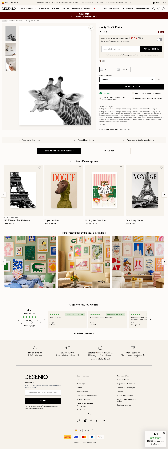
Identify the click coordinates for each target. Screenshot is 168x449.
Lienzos (65, 9)
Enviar (43, 401)
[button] (160, 79)
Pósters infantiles (16, 21)
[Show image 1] (10, 33)
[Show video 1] (10, 64)
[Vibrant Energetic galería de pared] (30, 262)
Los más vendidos (28, 9)
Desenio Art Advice (124, 376)
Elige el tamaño (105, 75)
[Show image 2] (10, 49)
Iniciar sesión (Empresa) (86, 414)
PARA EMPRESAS (142, 9)
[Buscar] (153, 8)
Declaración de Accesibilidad (88, 396)
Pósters (55, 9)
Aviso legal (81, 384)
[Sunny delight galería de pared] (84, 262)
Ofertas (98, 9)
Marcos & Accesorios (82, 9)
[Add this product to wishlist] (91, 27)
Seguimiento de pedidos (126, 384)
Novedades (44, 9)
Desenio (90, 443)
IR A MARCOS (108, 151)
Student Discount (84, 399)
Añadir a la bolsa (131, 87)
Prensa (79, 380)
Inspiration (128, 9)
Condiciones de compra (126, 388)
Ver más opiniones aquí (84, 333)
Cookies (120, 392)
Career (80, 388)
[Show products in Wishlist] (158, 8)
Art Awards (81, 410)
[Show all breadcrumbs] (4, 21)
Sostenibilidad (82, 392)
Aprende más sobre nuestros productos (114, 129)
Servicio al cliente (124, 380)
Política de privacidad (128, 55)
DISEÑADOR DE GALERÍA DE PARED (59, 151)
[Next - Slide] (164, 195)
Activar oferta (151, 49)
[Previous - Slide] (3, 195)
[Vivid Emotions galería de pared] (138, 262)
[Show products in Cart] (163, 8)
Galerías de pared (112, 9)
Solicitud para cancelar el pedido (127, 400)
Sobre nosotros (83, 376)
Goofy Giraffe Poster (33, 21)
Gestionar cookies (124, 405)
